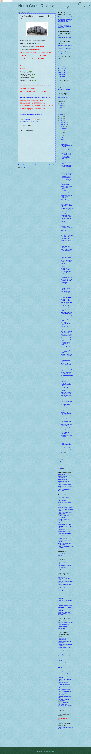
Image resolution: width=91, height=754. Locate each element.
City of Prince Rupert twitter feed (65, 507)
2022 (61, 107)
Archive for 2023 (61, 63)
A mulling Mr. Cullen (65, 238)
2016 (61, 120)
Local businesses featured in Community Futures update (66, 150)
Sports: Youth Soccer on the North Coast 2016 (67, 183)
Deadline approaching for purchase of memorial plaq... (66, 162)
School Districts (61, 555)
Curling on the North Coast (64, 689)
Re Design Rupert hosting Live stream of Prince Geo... (66, 364)
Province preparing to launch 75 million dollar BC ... (66, 444)
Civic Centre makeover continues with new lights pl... (66, 401)
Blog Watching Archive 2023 (64, 89)
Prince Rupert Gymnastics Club (65, 662)
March (62, 452)
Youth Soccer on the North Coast (65, 669)
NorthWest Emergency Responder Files (63, 477)
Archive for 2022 (61, 65)
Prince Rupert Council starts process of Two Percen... (66, 360)
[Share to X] (36, 119)
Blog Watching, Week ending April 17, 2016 (66, 216)
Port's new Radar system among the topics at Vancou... (66, 288)
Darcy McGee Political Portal (64, 569)
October (63, 126)
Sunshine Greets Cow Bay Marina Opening (66, 306)
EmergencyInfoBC (62, 522)
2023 (61, 105)
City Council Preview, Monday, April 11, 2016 (66, 296)
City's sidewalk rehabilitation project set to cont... (67, 376)
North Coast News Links (63, 474)
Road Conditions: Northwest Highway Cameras (64, 500)
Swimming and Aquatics (63, 671)
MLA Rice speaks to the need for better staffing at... (66, 284)
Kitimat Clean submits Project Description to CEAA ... (66, 384)
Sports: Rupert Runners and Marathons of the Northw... (67, 389)
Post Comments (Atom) (29, 167)
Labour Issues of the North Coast (65, 594)
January (63, 457)
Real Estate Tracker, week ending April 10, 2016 (66, 313)
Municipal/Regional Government (65, 553)
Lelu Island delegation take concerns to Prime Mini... (66, 170)
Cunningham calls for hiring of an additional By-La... (66, 250)
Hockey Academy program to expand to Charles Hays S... (66, 223)
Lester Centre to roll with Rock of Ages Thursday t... (66, 369)
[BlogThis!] (35, 119)
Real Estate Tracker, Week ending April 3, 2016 (66, 425)
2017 (61, 118)
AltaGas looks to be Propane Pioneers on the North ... (66, 265)
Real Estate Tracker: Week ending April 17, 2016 (66, 212)
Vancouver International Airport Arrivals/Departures (64, 544)
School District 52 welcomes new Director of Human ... (66, 145)
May (62, 137)
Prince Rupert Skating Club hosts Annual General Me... (66, 257)
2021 (61, 110)
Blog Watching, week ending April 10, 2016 (67, 316)
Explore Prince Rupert (63, 479)
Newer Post (22, 165)
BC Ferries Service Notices (64, 515)
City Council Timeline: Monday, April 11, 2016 (66, 269)
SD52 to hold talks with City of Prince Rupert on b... (67, 209)
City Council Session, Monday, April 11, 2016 (66, 300)
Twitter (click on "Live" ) (63, 97)
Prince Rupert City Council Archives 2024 (64, 490)
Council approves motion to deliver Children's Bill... (66, 253)
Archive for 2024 (61, 61)
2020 (61, 112)
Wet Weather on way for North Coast (66, 405)
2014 (61, 461)
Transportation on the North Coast (65, 607)
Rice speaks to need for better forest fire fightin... (66, 373)
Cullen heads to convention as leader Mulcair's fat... (66, 335)
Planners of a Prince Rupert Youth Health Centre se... (67, 277)
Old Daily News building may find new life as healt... (66, 232)
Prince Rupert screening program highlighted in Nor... (66, 166)
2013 (61, 463)
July (62, 132)
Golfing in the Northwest (63, 702)
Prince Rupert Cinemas (63, 626)
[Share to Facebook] (37, 119)
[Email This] (33, 119)
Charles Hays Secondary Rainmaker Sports (63, 639)
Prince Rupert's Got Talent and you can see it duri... (66, 154)
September (63, 128)
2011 (61, 468)
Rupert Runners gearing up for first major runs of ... (66, 393)
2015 (61, 459)
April (62, 139)
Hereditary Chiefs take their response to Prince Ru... (66, 280)
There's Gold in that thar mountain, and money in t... (66, 449)
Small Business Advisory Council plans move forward (66, 246)
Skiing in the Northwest (63, 682)
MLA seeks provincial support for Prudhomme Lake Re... (66, 380)
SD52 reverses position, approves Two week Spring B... (66, 241)
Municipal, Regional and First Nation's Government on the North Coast (64, 597)
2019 (61, 114)
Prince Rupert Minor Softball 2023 (65, 664)
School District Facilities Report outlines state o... (66, 177)
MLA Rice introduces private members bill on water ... (66, 343)
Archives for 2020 (62, 68)
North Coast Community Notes (65, 600)
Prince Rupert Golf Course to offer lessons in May (66, 174)
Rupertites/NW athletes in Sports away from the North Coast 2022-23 (65, 705)
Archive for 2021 (61, 66)
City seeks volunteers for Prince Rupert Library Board (66, 339)
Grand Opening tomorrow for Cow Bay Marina (66, 332)
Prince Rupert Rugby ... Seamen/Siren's (63, 694)
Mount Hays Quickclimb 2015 (64, 654)
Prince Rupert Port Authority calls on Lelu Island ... (67, 303)
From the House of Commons (64, 565)
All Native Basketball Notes (64, 684)
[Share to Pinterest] (39, 119)
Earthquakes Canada (62, 529)
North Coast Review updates (64, 37)
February (63, 454)
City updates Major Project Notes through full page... (66, 347)
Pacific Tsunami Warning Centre (65, 533)
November (63, 124)
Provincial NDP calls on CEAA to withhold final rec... (66, 409)
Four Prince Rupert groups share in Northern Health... (66, 351)
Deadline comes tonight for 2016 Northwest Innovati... (66, 187)
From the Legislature (62, 567)
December (63, 122)
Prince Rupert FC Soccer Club (64, 691)
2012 (61, 466)
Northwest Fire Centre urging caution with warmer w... (65, 432)
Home (37, 165)
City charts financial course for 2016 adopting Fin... (66, 261)
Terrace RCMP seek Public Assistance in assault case (66, 355)
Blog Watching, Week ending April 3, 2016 (65, 428)
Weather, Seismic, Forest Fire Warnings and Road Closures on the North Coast (65, 613)
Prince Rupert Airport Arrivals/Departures (62, 538)
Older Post (52, 165)
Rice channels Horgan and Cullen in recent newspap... (66, 196)
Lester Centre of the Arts (63, 624)
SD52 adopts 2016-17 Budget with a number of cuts (66, 227)
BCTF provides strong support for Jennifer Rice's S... (65, 323)
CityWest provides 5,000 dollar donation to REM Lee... (66, 328)
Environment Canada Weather (64, 524)
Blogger (52, 751)
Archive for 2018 (61, 72)
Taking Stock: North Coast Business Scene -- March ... (67, 440)
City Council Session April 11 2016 (30, 121)
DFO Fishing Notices (62, 517)
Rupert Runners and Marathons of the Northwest (65, 700)
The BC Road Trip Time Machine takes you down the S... (66, 272)
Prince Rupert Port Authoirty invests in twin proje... (67, 180)
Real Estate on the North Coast (65, 605)
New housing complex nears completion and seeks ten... (66, 413)
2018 (61, 116)
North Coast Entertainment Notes (65, 622)
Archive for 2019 (61, 70)
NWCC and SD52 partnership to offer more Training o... (66, 201)
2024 (61, 103)
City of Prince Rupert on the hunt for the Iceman (67, 236)
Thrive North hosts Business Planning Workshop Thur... (65, 157)
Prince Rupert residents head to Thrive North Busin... (66, 396)
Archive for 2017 (61, 74)
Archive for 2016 (61, 76)
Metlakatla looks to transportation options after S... (66, 192)
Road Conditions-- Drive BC (64, 497)
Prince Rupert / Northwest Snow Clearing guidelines (65, 52)
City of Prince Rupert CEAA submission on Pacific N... (67, 421)
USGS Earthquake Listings (64, 531)
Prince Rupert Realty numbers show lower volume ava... (66, 292)
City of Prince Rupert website (64, 502)
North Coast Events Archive (64, 82)
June (62, 135)
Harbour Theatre (61, 628)
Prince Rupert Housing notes (64, 484)
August (62, 130)
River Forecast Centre (63, 535)
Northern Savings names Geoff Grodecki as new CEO (66, 205)
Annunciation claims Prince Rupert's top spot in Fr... (66, 417)
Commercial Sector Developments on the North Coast (64, 578)
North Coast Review (36, 6)
